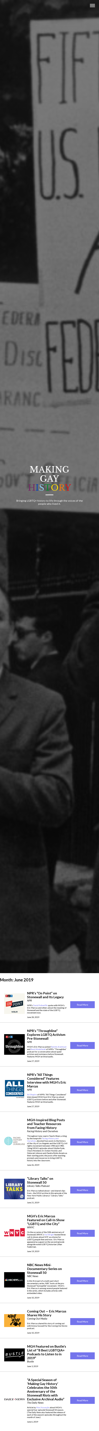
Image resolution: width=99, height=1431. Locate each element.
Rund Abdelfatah (38, 1049)
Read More (82, 1004)
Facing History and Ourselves (43, 1139)
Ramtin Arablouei (58, 1046)
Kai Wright (49, 1234)
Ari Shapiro (32, 1094)
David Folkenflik (40, 1005)
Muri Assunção (42, 1407)
